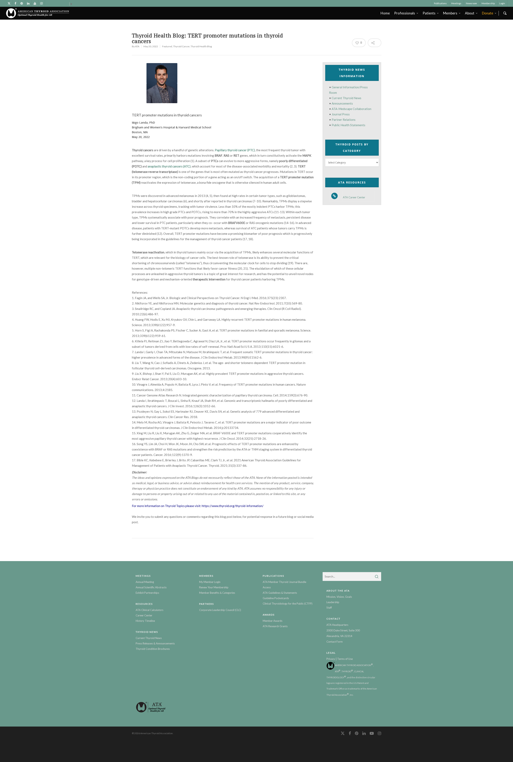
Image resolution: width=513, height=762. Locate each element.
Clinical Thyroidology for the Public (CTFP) (287, 603)
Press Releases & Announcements (155, 643)
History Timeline (145, 620)
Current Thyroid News (346, 98)
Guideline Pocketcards (276, 598)
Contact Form (334, 641)
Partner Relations (343, 119)
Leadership (332, 602)
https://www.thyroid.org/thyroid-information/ (233, 506)
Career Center (144, 615)
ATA (137, 46)
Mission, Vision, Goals (339, 596)
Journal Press (341, 114)
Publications (440, 3)
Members (450, 13)
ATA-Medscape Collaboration (351, 109)
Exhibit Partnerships (147, 592)
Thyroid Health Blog (201, 46)
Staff (329, 607)
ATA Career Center (354, 197)
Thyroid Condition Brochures (153, 648)
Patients (429, 13)
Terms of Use (345, 658)
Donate (487, 13)
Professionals (404, 13)
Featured (167, 46)
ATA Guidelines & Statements (280, 592)
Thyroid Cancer (181, 46)
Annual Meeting (145, 582)
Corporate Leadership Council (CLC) (220, 610)
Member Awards (272, 620)
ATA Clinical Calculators (149, 610)
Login (502, 3)
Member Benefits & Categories (217, 592)
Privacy (330, 658)
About (469, 13)
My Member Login (209, 582)
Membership (488, 3)
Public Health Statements (348, 125)
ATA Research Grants (275, 626)
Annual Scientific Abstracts (151, 587)
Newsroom (471, 3)
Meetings (456, 3)
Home (385, 13)
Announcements (342, 103)
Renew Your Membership (213, 587)
